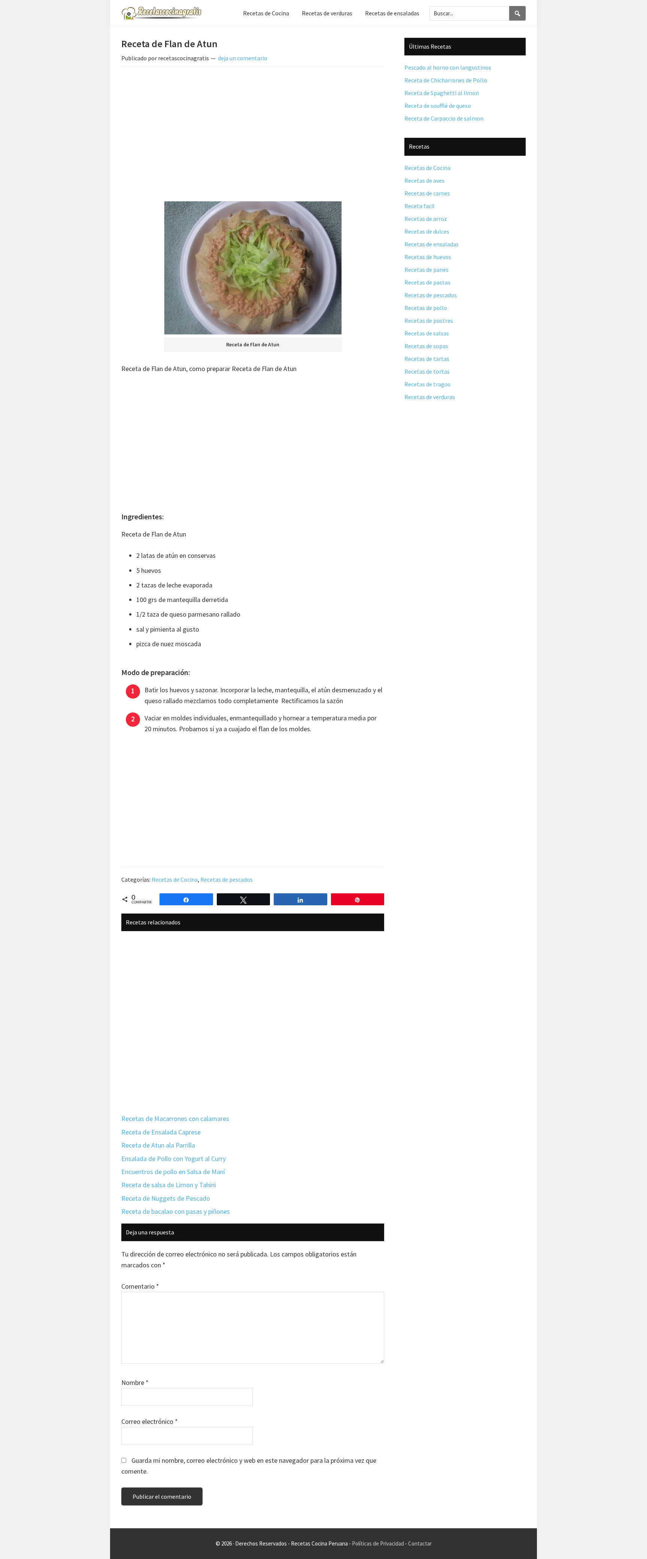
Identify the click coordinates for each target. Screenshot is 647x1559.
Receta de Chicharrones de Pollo (445, 80)
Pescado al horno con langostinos (447, 67)
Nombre (135, 1382)
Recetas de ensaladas (431, 244)
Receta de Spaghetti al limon (441, 93)
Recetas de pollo (425, 308)
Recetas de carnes (427, 193)
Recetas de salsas (426, 333)
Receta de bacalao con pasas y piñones (175, 1211)
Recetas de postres (428, 320)
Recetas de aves (424, 180)
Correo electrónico (149, 1421)
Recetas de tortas (427, 371)
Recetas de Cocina (175, 879)
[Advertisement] (252, 127)
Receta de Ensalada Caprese (161, 1132)
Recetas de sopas (426, 346)
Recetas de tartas (426, 358)
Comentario (140, 1286)
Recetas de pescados (226, 879)
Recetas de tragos (427, 384)
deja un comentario (242, 58)
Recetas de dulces (426, 231)
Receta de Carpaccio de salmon (443, 118)
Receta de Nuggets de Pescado (165, 1198)
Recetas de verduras (429, 397)
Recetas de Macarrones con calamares (175, 1118)
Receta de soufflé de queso (437, 105)
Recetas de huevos (427, 257)
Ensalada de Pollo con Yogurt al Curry (173, 1158)
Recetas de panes (426, 269)
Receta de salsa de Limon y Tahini (168, 1184)
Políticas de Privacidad (378, 1543)
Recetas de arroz (425, 218)
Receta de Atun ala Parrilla (158, 1145)
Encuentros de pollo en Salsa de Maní (173, 1171)
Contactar (420, 1543)
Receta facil (419, 206)
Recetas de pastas (427, 282)
